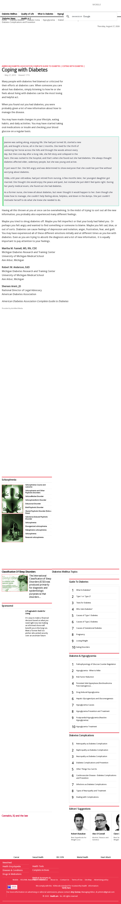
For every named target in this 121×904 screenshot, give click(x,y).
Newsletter (44, 880)
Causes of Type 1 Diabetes (87, 615)
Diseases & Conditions (13, 870)
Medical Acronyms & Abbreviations (41, 878)
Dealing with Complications (87, 797)
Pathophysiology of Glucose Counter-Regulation (96, 664)
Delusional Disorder (33, 504)
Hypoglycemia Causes (85, 705)
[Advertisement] (53, 35)
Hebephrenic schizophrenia (35, 530)
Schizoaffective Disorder (34, 496)
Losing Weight (82, 641)
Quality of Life (27, 14)
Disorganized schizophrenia (36, 526)
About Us (54, 880)
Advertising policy (101, 880)
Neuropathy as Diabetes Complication (91, 756)
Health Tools (38, 866)
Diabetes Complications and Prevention (18, 22)
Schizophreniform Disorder (35, 500)
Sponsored (7, 605)
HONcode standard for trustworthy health (70, 886)
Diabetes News (8, 18)
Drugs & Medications (12, 874)
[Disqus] (60, 357)
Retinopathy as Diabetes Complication (91, 744)
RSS (119, 4)
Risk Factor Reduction (85, 677)
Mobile (15, 880)
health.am (60, 6)
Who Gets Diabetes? (84, 609)
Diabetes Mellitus (9, 14)
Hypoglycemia (49, 20)
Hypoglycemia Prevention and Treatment (92, 711)
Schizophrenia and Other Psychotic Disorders (35, 492)
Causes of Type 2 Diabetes (87, 622)
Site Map (88, 880)
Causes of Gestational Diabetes (89, 628)
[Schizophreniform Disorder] (12, 512)
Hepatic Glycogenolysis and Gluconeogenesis (94, 699)
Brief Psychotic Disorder (34, 507)
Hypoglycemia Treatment (86, 727)
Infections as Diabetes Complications (91, 784)
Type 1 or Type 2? (83, 596)
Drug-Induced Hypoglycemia (87, 692)
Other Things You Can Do (86, 769)
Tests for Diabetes (83, 603)
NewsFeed (7, 862)
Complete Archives (40, 870)
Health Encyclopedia (12, 866)
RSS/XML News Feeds (29, 880)
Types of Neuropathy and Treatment (91, 791)
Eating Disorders (83, 647)
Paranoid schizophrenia (34, 537)
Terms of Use (77, 880)
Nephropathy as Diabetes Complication (92, 750)
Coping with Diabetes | (73, 66)
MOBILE (97, 4)
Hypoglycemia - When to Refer (88, 671)
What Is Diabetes (45, 14)
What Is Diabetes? (83, 590)
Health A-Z (26, 18)
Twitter (109, 4)
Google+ (115, 4)
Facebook (104, 4)
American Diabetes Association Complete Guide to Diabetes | (32, 66)
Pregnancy (80, 634)
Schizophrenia (9, 479)
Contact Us (64, 880)
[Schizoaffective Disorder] (12, 541)
